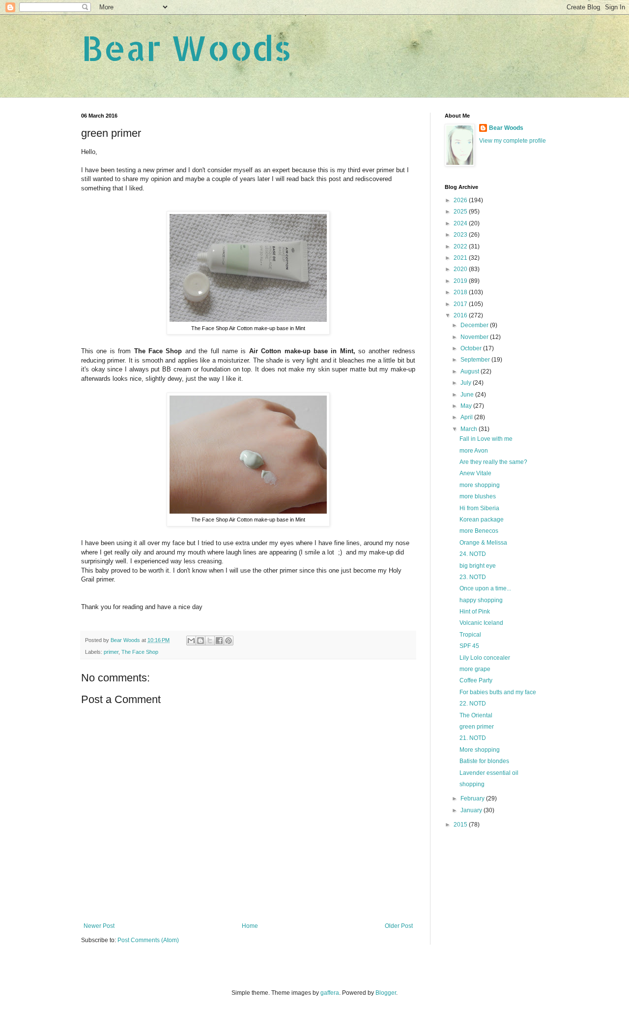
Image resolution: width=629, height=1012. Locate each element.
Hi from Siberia (479, 508)
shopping (472, 784)
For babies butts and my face (497, 692)
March (469, 429)
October (471, 348)
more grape (474, 669)
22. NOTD (472, 703)
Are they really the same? (493, 462)
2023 (461, 234)
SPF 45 (469, 646)
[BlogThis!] (200, 640)
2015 (461, 824)
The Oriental (475, 715)
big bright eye (477, 565)
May (466, 405)
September (475, 359)
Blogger (385, 992)
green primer (476, 726)
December (475, 325)
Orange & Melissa (483, 542)
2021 (461, 257)
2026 (461, 200)
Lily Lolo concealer (484, 657)
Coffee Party (475, 680)
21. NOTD (472, 738)
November (475, 337)
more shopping (479, 485)
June (467, 394)
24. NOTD (472, 554)
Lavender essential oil (488, 772)
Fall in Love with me (486, 438)
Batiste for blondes (484, 761)
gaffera (329, 992)
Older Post (399, 925)
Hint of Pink (474, 611)
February (473, 798)
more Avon (473, 450)
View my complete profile (512, 140)
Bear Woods (186, 47)
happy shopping (481, 600)
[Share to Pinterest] (228, 640)
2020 (461, 269)
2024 (461, 223)
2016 (461, 315)
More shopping (479, 749)
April (467, 417)
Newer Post (99, 925)
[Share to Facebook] (219, 640)
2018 (461, 292)
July (466, 382)
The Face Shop (139, 652)
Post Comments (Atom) (148, 940)
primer (111, 652)
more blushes (477, 496)
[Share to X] (210, 640)
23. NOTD (472, 577)
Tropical (470, 634)
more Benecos (478, 530)
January (472, 810)
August (470, 371)
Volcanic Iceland (481, 622)
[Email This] (191, 640)
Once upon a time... (485, 588)
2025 (461, 211)
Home (250, 925)
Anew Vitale (475, 473)
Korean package (481, 519)
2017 (461, 304)
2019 (461, 280)
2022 (461, 246)
